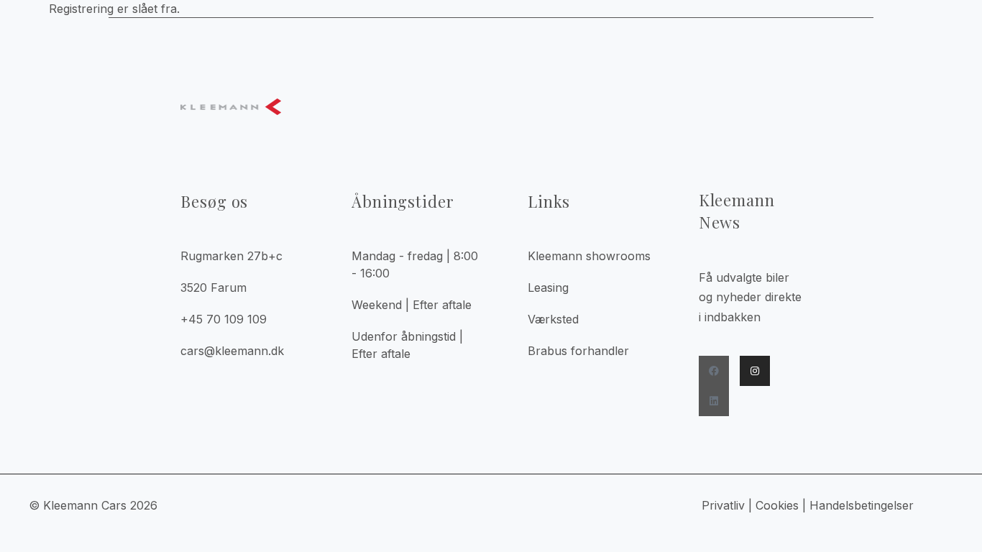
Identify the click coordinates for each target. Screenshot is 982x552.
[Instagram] (755, 371)
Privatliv (723, 505)
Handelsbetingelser (863, 505)
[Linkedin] (714, 401)
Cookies (777, 505)
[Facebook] (714, 371)
